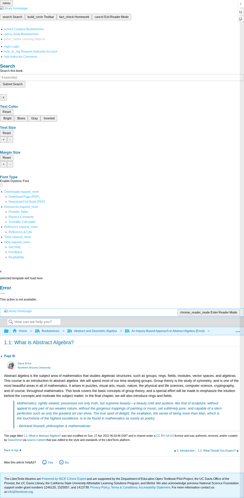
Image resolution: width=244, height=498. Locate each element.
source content (36, 439)
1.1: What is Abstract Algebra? (42, 435)
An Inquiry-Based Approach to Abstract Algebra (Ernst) (168, 331)
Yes (50, 462)
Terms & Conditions (124, 487)
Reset (7, 111)
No (67, 462)
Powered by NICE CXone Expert (64, 478)
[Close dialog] (2, 293)
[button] (15, 252)
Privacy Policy (99, 487)
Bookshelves (50, 331)
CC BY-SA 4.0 (165, 435)
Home (23, 331)
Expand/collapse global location (237, 330)
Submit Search (13, 84)
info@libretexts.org (20, 491)
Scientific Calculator (22, 221)
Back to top (11, 450)
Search (11, 322)
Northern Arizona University (34, 367)
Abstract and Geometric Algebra (95, 331)
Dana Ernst (24, 363)
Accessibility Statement (154, 487)
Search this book (11, 70)
